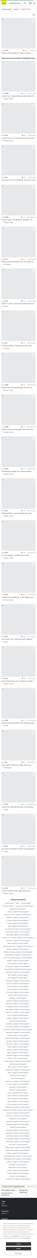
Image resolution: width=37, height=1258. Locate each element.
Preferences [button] (27, 1238)
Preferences (18, 1253)
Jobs (3, 1204)
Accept (18, 1244)
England (16, 9)
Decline (18, 1248)
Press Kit (4, 1206)
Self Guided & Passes (8, 1190)
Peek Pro (4, 1213)
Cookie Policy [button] (15, 1236)
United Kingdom (7, 9)
